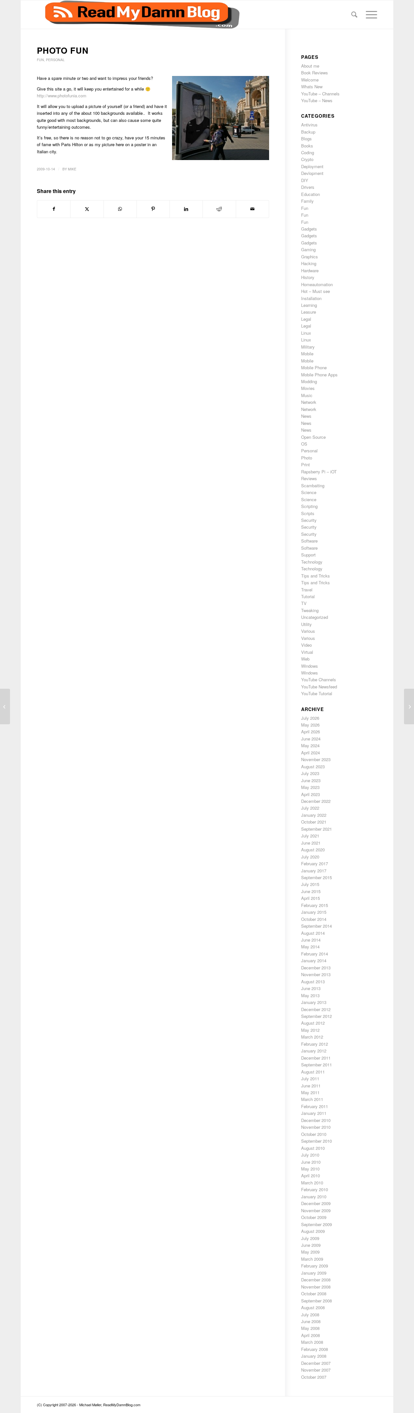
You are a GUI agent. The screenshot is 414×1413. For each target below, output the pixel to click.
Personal (55, 59)
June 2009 (311, 1245)
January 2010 (313, 1196)
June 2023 (311, 780)
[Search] (354, 14)
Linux (306, 333)
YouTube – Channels (320, 94)
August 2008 (313, 1307)
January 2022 (313, 815)
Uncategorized (314, 617)
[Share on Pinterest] (153, 208)
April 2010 (310, 1175)
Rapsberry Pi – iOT (319, 472)
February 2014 (314, 954)
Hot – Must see (315, 291)
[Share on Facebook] (53, 208)
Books (307, 146)
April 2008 (310, 1335)
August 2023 (313, 766)
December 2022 (316, 801)
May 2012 (310, 1030)
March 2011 (312, 1099)
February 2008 (314, 1349)
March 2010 (312, 1183)
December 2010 (316, 1120)
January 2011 (313, 1113)
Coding (307, 152)
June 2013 (311, 988)
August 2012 (313, 1023)
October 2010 (313, 1134)
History (307, 277)
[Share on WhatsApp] (120, 208)
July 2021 (310, 836)
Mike (72, 169)
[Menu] (369, 14)
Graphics (309, 256)
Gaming (308, 249)
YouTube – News (316, 100)
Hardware (310, 270)
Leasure (308, 312)
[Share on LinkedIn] (186, 208)
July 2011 (310, 1078)
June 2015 (311, 891)
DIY (304, 180)
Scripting (309, 506)
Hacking (308, 263)
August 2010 (313, 1148)
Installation (311, 298)
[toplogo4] (138, 14)
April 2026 (310, 731)
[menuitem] (354, 14)
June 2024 (311, 739)
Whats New (311, 86)
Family (307, 201)
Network (308, 402)
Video (306, 645)
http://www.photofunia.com (61, 95)
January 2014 (313, 960)
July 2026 (310, 718)
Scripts (307, 513)
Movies (308, 388)
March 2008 (312, 1342)
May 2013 (310, 995)
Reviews (309, 478)
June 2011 (311, 1086)
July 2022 (310, 808)
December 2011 (316, 1058)
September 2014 (316, 926)
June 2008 (311, 1321)
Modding (309, 381)
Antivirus (309, 125)
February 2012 (314, 1044)
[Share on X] (87, 208)
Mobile (307, 354)
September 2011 (316, 1065)
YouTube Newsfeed (319, 687)
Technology (311, 562)
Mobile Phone (314, 367)
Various (308, 631)
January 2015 (313, 912)
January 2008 (313, 1356)
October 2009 (313, 1217)
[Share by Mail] (252, 208)
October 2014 (313, 919)
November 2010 (316, 1127)
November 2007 (316, 1370)
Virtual (307, 652)
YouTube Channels (318, 679)
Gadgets (309, 229)
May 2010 (310, 1169)
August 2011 (313, 1072)
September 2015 (316, 877)
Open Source (313, 437)
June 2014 (311, 940)
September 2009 (316, 1224)
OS (304, 444)
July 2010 (310, 1155)
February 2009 (314, 1266)
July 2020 (310, 857)
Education (310, 194)
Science (308, 492)
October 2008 (313, 1293)
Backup (308, 132)
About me (310, 66)
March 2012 (312, 1037)
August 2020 (313, 850)
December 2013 (316, 968)
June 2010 (311, 1162)
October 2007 (313, 1377)
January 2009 (313, 1273)
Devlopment (312, 173)
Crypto (307, 159)
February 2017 (314, 863)
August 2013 (313, 981)
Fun (40, 59)
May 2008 (310, 1328)
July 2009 (310, 1238)
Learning (309, 305)
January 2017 (313, 871)
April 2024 (310, 753)
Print (305, 464)
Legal (306, 319)
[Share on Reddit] (219, 208)
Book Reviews (314, 73)
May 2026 (310, 725)
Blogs (306, 138)
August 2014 (313, 933)
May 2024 (310, 745)
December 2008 (316, 1280)
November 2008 (316, 1287)
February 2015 (314, 905)
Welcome (310, 80)
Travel (306, 590)
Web (305, 659)
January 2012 (313, 1051)
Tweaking (310, 610)
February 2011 (314, 1106)
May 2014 (310, 947)
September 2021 (316, 829)
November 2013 (316, 974)
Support (308, 555)
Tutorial (308, 596)
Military (308, 347)
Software (309, 541)
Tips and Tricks (315, 576)
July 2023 (310, 773)
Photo (306, 458)
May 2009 (310, 1252)
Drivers (307, 187)
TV (304, 603)
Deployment (312, 166)
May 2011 (310, 1092)
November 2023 (316, 759)
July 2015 (310, 884)
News (306, 416)
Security (309, 520)
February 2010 (314, 1189)
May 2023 (310, 787)
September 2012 (316, 1016)
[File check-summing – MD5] (5, 706)
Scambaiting (312, 485)
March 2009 (312, 1259)
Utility (306, 624)
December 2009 (316, 1203)
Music (306, 395)
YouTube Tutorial (316, 693)
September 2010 (316, 1141)
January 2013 (313, 1002)
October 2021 (313, 822)
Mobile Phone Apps (319, 375)
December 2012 (316, 1009)
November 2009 (316, 1210)
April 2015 (310, 898)
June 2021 (311, 843)
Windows (309, 666)
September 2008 (316, 1301)
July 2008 (310, 1314)
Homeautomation (317, 284)
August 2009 (313, 1231)
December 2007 (316, 1363)
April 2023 (310, 794)
